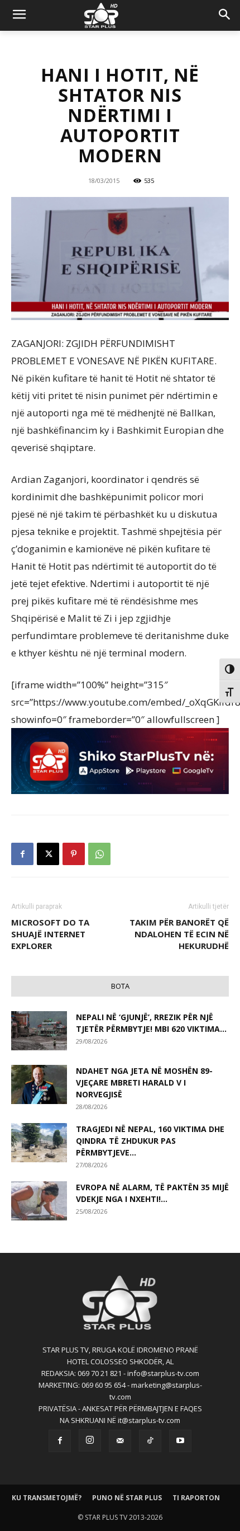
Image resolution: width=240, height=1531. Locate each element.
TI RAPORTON (196, 1497)
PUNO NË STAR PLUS (127, 1497)
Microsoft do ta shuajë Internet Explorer (50, 934)
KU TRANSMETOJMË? (46, 1497)
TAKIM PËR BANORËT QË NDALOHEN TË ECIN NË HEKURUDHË (179, 934)
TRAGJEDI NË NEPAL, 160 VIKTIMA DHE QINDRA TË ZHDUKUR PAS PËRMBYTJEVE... (150, 1141)
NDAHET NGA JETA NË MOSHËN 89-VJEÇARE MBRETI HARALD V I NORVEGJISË (144, 1082)
